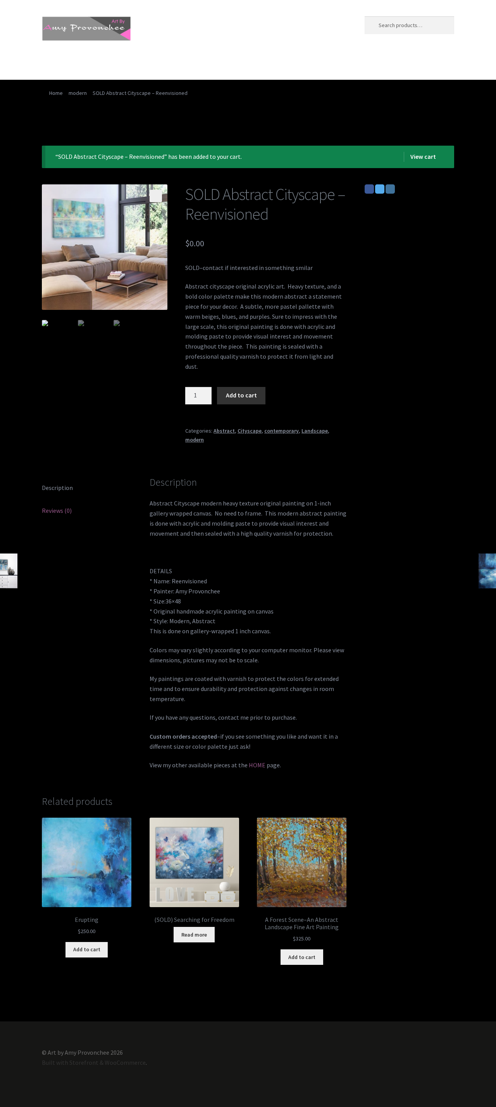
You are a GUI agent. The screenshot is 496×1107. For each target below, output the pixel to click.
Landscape (314, 430)
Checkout (166, 64)
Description (57, 488)
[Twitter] (379, 189)
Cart (134, 64)
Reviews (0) (57, 510)
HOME (257, 765)
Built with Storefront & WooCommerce (94, 1062)
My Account (243, 64)
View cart (423, 156)
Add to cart (241, 395)
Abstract (224, 430)
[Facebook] (369, 189)
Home (50, 64)
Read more (194, 934)
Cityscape (250, 430)
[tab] (86, 488)
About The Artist (93, 64)
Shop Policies (289, 64)
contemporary (281, 430)
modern (78, 92)
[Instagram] (390, 189)
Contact (203, 64)
